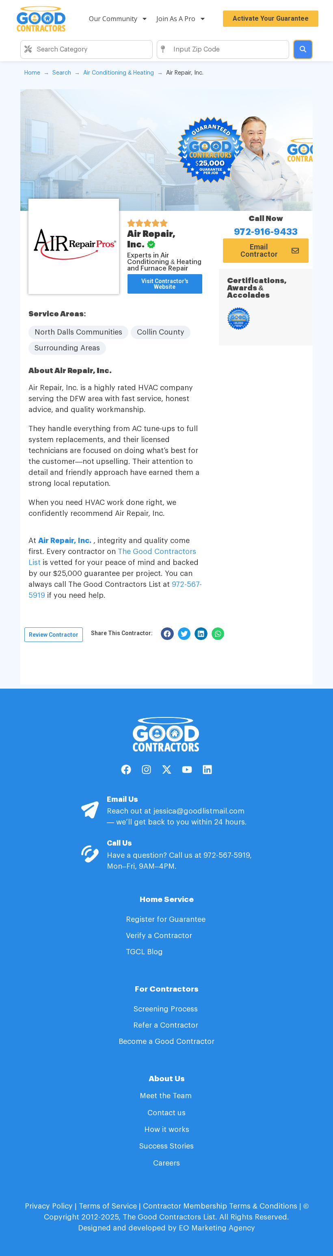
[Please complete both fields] (303, 49)
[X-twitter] (166, 770)
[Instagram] (146, 770)
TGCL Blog (144, 951)
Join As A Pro (175, 18)
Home (32, 73)
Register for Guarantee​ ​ (167, 919)
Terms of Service (108, 1206)
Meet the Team (167, 1095)
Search (61, 73)
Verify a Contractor (159, 935)
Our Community (113, 18)
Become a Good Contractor (166, 1041)
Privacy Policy (49, 1206)
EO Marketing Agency (216, 1228)
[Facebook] (126, 770)
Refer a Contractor (166, 1025)
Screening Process (167, 1009)
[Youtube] (187, 770)
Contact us (166, 1112)
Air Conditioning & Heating (118, 73)
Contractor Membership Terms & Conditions (220, 1206)
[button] (122, 633)
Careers (166, 1163)
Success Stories (166, 1146)
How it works (166, 1129)
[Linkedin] (207, 770)
